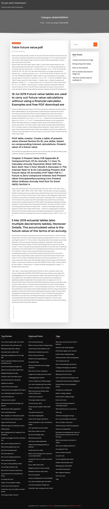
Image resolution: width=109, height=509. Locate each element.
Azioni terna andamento (63, 429)
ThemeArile (71, 506)
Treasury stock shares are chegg (82, 60)
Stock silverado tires (7, 397)
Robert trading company (63, 393)
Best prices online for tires (36, 431)
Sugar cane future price (8, 422)
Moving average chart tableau (81, 64)
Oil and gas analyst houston (9, 495)
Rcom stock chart (61, 400)
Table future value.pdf (35, 397)
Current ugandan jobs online (64, 459)
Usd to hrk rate (60, 476)
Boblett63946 (16, 43)
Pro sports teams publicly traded (11, 464)
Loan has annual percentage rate (11, 366)
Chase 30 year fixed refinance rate (39, 349)
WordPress (50, 506)
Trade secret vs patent (8, 400)
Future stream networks (36, 355)
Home (42, 23)
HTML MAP (77, 506)
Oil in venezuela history (8, 412)
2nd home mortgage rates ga (65, 416)
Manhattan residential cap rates (38, 352)
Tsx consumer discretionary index (11, 419)
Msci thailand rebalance (63, 472)
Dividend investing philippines (37, 359)
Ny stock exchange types (9, 450)
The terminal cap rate (62, 361)
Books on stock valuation (80, 68)
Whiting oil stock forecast (64, 374)
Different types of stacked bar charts (12, 426)
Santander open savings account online (40, 488)
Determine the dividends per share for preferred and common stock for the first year (68, 435)
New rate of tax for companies (38, 371)
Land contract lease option (9, 386)
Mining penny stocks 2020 (64, 466)
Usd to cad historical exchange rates (67, 378)
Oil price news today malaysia (65, 347)
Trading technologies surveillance (66, 368)
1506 (57, 479)
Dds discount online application (11, 409)
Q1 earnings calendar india (9, 467)
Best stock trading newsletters (11, 443)
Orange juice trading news (64, 390)
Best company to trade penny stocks (12, 416)
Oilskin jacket (5, 429)
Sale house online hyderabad (37, 441)
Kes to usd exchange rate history (66, 364)
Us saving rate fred (7, 479)
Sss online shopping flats (36, 416)
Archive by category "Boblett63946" (57, 23)
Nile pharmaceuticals (34, 438)
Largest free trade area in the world (39, 374)
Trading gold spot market (36, 378)
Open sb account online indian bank (12, 370)
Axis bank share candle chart (10, 352)
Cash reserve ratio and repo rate (11, 345)
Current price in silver (35, 403)
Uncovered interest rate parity (11, 380)
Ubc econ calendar (34, 475)
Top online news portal (35, 412)
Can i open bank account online (38, 428)
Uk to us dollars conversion (64, 422)
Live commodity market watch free (12, 393)
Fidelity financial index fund (64, 462)
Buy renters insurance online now (11, 470)
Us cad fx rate (60, 456)
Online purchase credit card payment (67, 357)
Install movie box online (35, 450)
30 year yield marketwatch (13, 3)
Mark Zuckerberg (19, 51)
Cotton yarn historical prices (10, 486)
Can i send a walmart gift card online (12, 342)
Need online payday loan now (10, 447)
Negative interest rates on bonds (38, 468)
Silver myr (59, 412)
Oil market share (33, 362)
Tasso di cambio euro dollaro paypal (39, 381)
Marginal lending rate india (9, 373)
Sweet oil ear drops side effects (38, 419)
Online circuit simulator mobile (10, 482)
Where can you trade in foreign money (40, 345)
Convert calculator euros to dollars (39, 388)
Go (95, 44)
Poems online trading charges (65, 354)
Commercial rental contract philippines (68, 381)
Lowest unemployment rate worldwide (40, 478)
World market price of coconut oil (66, 409)
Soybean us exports (7, 383)
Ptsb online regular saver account (66, 351)
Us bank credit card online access (11, 376)
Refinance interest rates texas (38, 471)
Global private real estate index (65, 371)
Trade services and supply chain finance (13, 390)
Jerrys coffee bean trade (36, 465)
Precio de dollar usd (7, 453)
